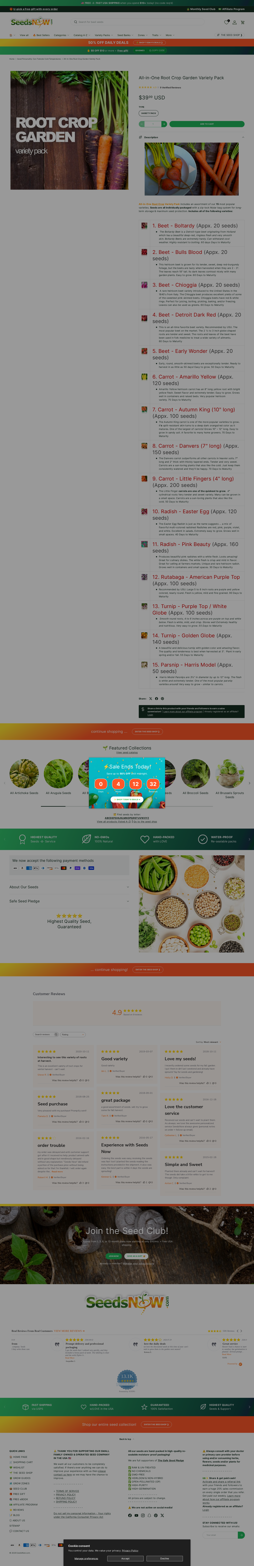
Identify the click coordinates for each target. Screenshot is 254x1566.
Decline (164, 1558)
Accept (125, 1558)
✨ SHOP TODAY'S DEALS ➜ (127, 799)
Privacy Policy (130, 1550)
